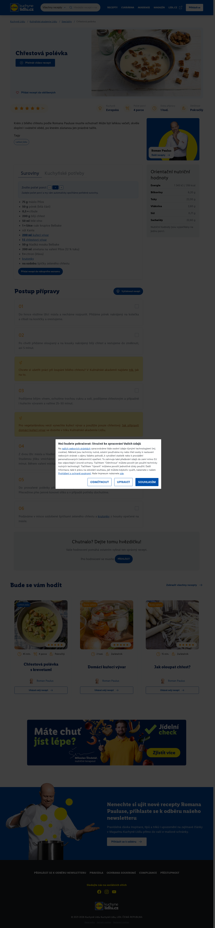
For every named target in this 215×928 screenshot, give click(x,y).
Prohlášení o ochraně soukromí (74, 473)
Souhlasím (147, 482)
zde (122, 473)
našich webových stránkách (76, 448)
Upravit (123, 482)
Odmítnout (99, 482)
